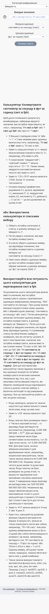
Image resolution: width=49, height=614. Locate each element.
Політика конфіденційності (27, 589)
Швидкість (14, 232)
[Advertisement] (24, 74)
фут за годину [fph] (23, 269)
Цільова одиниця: (25, 33)
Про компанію (9, 589)
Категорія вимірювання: (24, 3)
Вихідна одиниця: (24, 24)
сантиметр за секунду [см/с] (24, 256)
